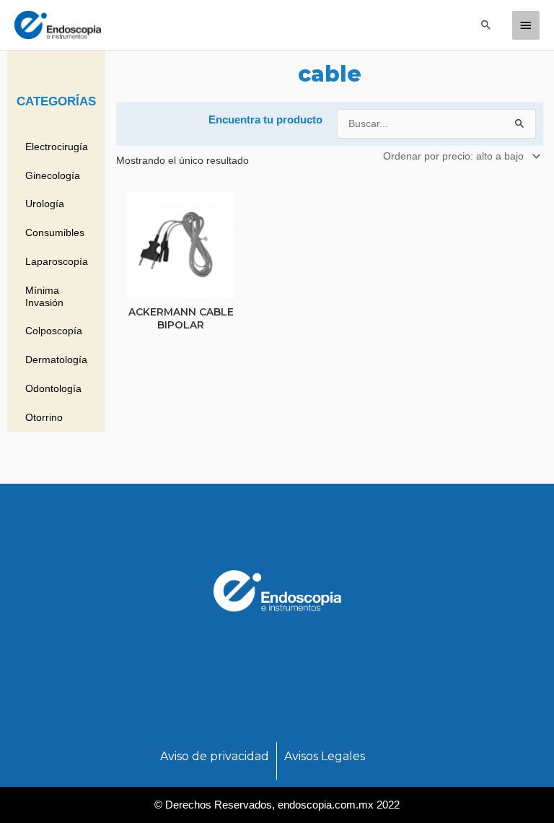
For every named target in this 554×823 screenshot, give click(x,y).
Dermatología (56, 359)
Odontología (53, 388)
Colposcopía (53, 330)
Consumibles (54, 232)
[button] (486, 24)
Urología (44, 203)
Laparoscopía (56, 261)
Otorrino (44, 417)
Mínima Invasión (44, 296)
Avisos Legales (324, 756)
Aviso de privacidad (214, 756)
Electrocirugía (56, 146)
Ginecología (52, 175)
